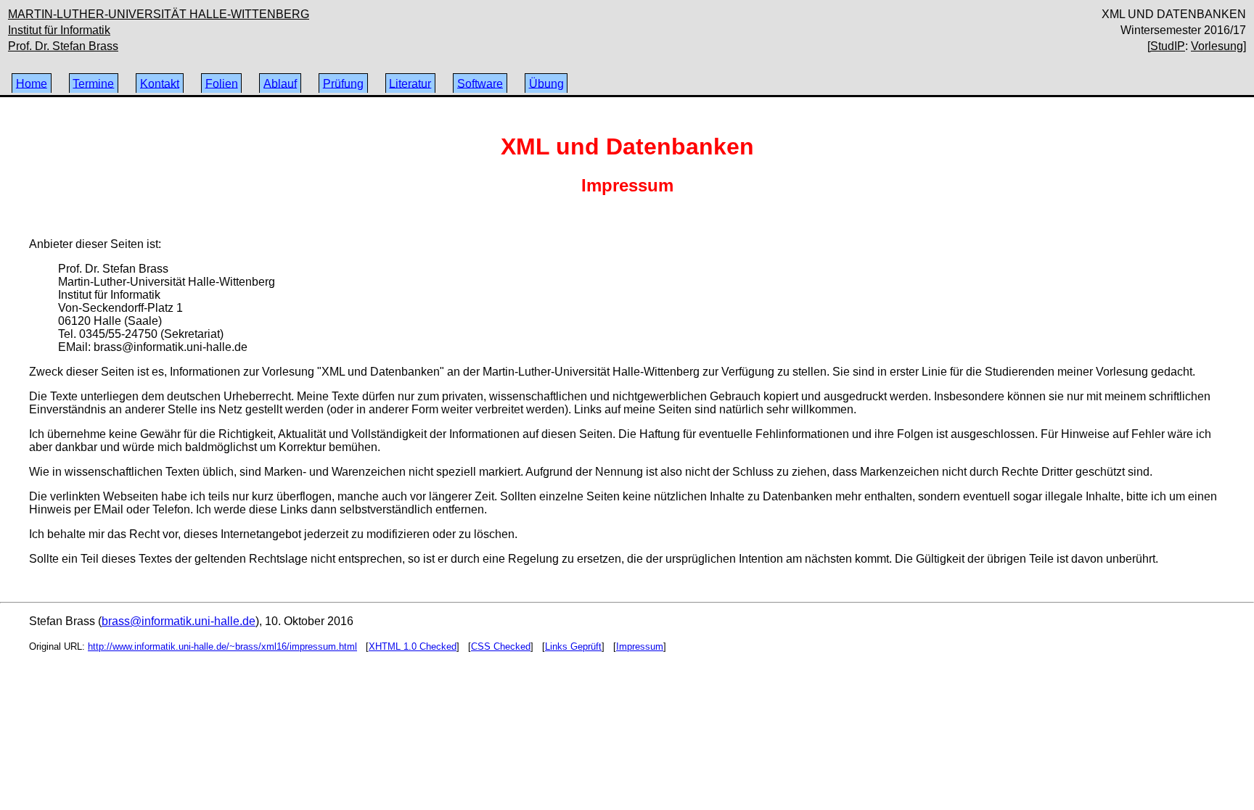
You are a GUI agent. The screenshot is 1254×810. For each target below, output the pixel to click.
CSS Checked (500, 646)
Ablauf (280, 83)
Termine (93, 83)
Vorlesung (1217, 46)
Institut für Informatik (59, 30)
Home (31, 83)
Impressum (639, 646)
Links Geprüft (573, 646)
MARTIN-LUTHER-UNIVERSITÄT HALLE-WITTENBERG (158, 14)
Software (480, 83)
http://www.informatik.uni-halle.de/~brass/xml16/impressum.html (222, 646)
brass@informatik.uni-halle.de (178, 621)
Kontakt (159, 83)
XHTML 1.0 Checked (412, 646)
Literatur (410, 83)
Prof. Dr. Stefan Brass (63, 46)
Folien (221, 83)
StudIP (1167, 46)
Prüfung (343, 83)
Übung (546, 83)
